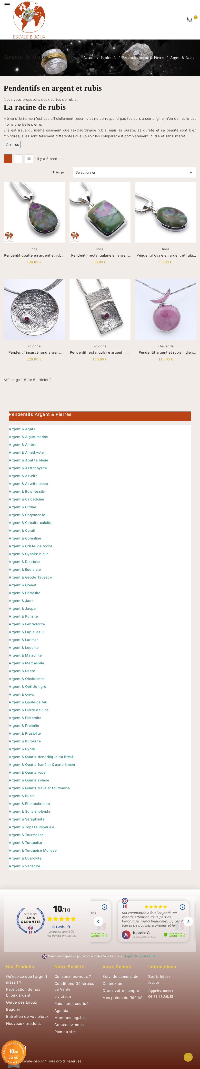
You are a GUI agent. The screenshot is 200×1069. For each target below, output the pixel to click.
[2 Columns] (18, 159)
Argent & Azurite (23, 476)
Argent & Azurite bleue (28, 483)
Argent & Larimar (23, 640)
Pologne (34, 346)
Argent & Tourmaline (26, 835)
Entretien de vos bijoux (27, 1016)
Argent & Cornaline (25, 538)
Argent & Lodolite (24, 647)
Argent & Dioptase (24, 561)
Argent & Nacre (22, 671)
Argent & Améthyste (26, 452)
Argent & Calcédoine (26, 499)
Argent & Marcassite (26, 663)
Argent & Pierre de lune (29, 710)
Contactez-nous (69, 1024)
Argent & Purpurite (25, 741)
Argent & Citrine (22, 507)
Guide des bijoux (21, 1002)
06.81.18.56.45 (160, 997)
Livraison (62, 996)
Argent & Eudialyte (25, 569)
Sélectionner (135, 172)
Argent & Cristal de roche (30, 546)
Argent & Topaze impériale (31, 827)
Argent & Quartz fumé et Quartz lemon (42, 764)
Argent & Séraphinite (26, 819)
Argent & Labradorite (27, 624)
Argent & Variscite (24, 866)
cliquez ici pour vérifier (141, 956)
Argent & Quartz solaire (29, 780)
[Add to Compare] (63, 196)
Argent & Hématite (24, 593)
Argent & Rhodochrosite (29, 803)
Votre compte (117, 966)
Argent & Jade (21, 601)
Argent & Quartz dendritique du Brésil (41, 757)
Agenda (61, 1010)
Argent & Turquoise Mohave (33, 850)
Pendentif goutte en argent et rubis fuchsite (34, 255)
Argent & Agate (22, 429)
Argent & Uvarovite (25, 858)
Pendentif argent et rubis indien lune (166, 352)
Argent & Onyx (21, 694)
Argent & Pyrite (22, 749)
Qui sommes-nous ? (72, 976)
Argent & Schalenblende (29, 811)
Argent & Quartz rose (27, 772)
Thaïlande (166, 346)
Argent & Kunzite (23, 616)
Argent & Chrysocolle (27, 515)
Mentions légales (70, 1017)
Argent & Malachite (25, 655)
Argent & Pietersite (25, 718)
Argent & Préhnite (24, 725)
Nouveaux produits (23, 1023)
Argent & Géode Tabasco (30, 577)
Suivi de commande (120, 976)
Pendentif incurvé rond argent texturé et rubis (34, 352)
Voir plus (12, 144)
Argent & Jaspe (22, 608)
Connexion (112, 983)
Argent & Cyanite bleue (29, 554)
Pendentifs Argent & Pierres (40, 414)
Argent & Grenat (23, 585)
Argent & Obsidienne (27, 679)
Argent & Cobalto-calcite (30, 522)
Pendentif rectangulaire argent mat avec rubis (100, 352)
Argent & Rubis (22, 796)
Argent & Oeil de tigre (27, 686)
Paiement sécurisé (71, 1003)
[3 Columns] (8, 159)
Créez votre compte (120, 990)
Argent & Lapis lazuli (26, 632)
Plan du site (65, 1031)
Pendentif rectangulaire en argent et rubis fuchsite (100, 255)
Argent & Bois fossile (27, 491)
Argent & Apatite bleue (28, 460)
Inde (34, 249)
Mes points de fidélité (122, 997)
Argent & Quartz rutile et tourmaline (39, 788)
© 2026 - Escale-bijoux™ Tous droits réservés (42, 1061)
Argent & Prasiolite (25, 733)
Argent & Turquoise (25, 842)
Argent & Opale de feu (28, 702)
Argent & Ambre (22, 444)
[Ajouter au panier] (63, 213)
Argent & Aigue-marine (28, 437)
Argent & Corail (22, 530)
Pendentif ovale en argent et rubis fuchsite (166, 255)
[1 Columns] (29, 159)
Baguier (13, 1009)
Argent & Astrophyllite (28, 468)
